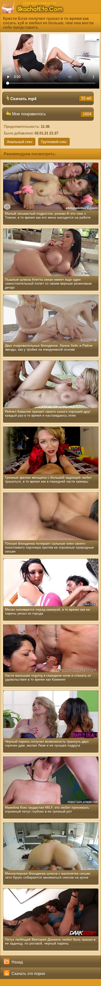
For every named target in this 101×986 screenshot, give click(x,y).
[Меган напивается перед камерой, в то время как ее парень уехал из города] (50, 582)
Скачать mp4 (50, 98)
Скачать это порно (28, 974)
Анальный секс (20, 142)
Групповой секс (54, 142)
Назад (17, 962)
